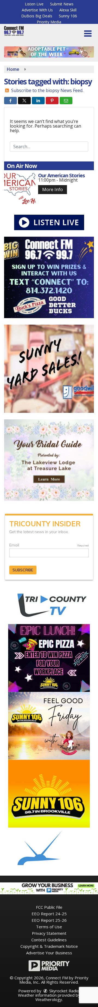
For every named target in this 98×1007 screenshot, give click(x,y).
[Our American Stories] (19, 188)
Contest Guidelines (49, 939)
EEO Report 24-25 (49, 913)
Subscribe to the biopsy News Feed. (47, 90)
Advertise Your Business (49, 952)
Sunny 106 (68, 15)
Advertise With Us (37, 9)
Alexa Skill (67, 9)
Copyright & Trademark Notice (49, 946)
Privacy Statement (49, 933)
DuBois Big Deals (36, 15)
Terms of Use (49, 926)
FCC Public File (49, 907)
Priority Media (49, 21)
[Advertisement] (49, 52)
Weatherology (48, 999)
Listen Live (34, 4)
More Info (52, 189)
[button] (88, 33)
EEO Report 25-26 (49, 920)
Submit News (62, 4)
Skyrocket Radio (63, 990)
